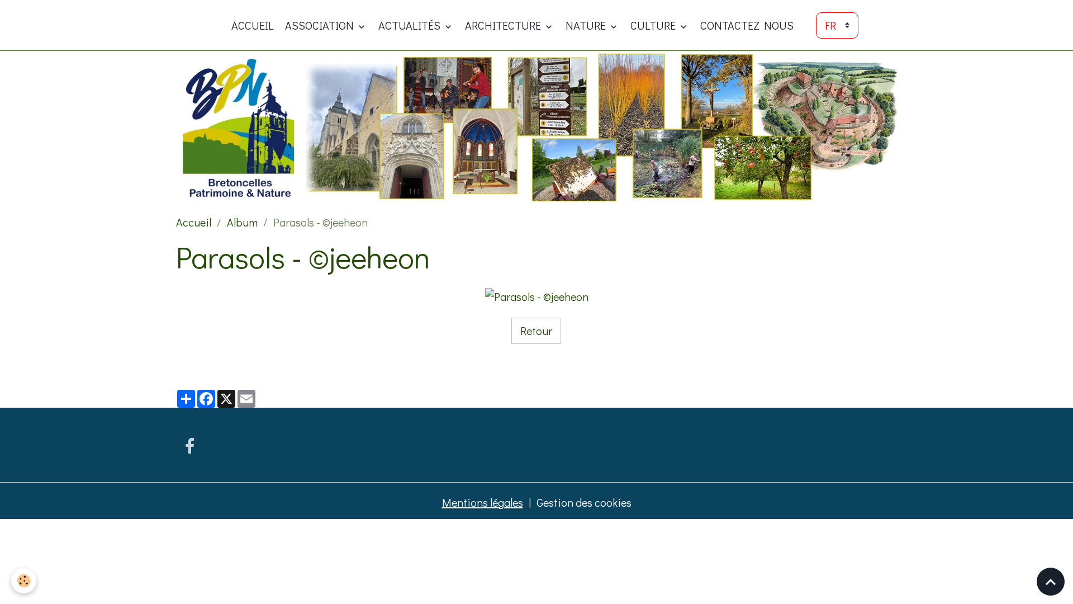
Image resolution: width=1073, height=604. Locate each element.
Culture (654, 25)
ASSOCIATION (320, 25)
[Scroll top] (1051, 582)
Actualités (410, 25)
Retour (536, 330)
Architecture (504, 25)
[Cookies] (23, 580)
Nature (587, 25)
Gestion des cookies (584, 502)
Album (242, 222)
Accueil (252, 25)
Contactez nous (747, 25)
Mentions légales (482, 502)
